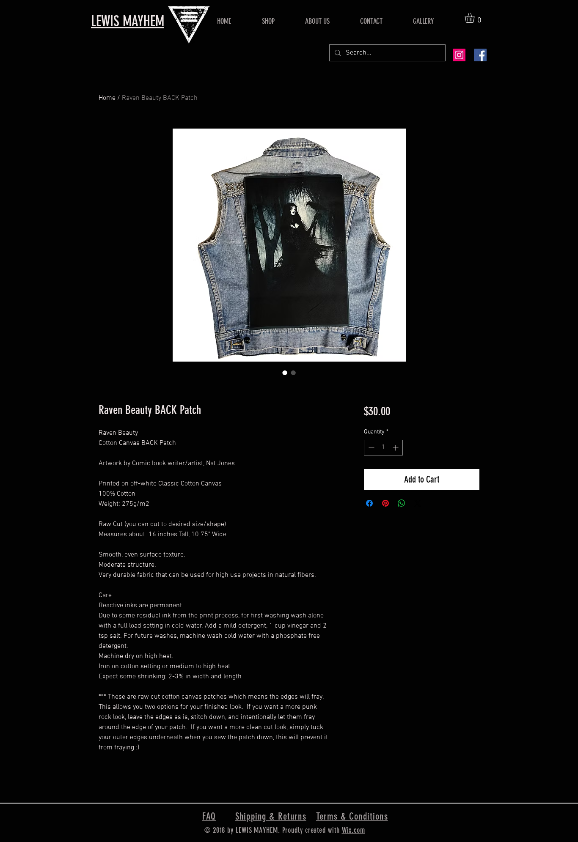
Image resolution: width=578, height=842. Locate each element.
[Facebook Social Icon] (480, 55)
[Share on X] (418, 503)
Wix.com (353, 830)
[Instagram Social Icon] (459, 55)
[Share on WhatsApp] (401, 503)
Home (107, 98)
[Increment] (396, 447)
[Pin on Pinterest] (385, 503)
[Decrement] (370, 447)
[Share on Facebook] (369, 503)
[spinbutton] (383, 447)
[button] (476, 18)
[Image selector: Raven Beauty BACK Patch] (285, 372)
